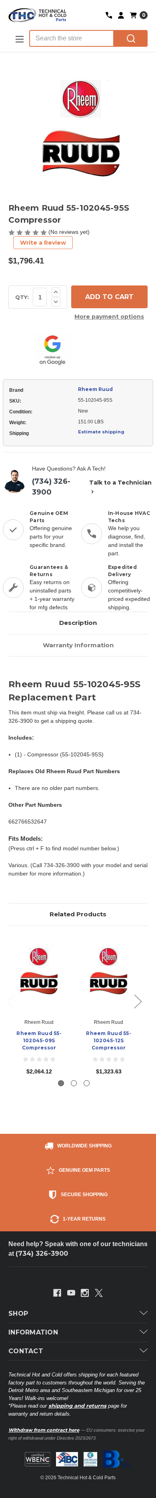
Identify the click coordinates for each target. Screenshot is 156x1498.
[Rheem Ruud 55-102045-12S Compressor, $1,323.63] (108, 974)
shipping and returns (77, 1405)
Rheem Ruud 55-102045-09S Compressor (39, 1040)
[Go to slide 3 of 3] (87, 1083)
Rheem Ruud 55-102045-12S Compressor (108, 1040)
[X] (99, 1293)
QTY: (22, 297)
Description (78, 622)
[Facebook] (57, 1293)
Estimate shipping (101, 432)
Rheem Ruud (95, 389)
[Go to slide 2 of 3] (74, 1083)
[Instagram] (85, 1293)
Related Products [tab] (78, 914)
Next (138, 1001)
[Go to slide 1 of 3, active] (61, 1083)
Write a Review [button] (43, 242)
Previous (10, 1001)
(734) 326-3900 (51, 487)
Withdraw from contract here (43, 1430)
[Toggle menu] (18, 39)
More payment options (109, 316)
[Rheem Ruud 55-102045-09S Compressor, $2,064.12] (39, 974)
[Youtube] (71, 1293)
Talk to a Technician (120, 482)
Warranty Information (78, 645)
